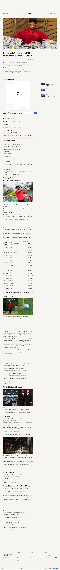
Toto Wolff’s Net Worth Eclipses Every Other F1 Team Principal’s (15, 519)
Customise (45, 568)
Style (17, 562)
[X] (5, 557)
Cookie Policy (20, 568)
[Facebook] (4, 557)
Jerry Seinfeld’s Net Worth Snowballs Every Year (12, 517)
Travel (17, 557)
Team (31, 557)
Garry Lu (5, 59)
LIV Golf (20, 230)
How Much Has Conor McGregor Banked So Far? (12, 525)
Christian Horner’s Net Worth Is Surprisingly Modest (13, 520)
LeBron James (23, 64)
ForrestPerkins (28, 422)
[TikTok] (8, 557)
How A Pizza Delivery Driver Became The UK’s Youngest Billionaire (15, 527)
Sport (17, 563)
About (32, 554)
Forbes (8, 204)
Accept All (55, 568)
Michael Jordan (18, 64)
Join (56, 557)
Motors (18, 560)
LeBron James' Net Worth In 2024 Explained (11, 514)
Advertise (32, 555)
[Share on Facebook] (30, 59)
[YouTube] (7, 557)
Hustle (18, 554)
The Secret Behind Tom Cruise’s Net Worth (11, 522)
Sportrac (8, 238)
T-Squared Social (13, 420)
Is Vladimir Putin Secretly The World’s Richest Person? (13, 529)
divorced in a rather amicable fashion (17, 318)
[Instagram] (3, 557)
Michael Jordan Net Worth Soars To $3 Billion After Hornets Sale (15, 512)
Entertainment (19, 555)
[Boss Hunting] (30, 13)
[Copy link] (26, 59)
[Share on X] (28, 59)
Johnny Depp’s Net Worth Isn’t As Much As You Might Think (14, 515)
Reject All (50, 568)
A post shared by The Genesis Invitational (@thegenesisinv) (17, 107)
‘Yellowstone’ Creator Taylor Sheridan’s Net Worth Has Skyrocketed (15, 524)
